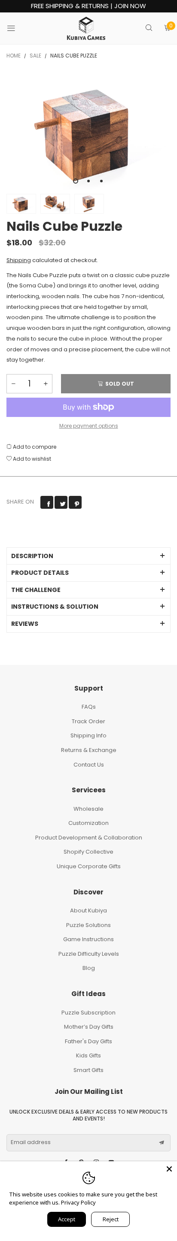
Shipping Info (88, 735)
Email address (31, 1142)
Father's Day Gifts (88, 1041)
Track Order (88, 721)
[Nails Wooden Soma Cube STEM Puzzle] (88, 131)
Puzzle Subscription (88, 1013)
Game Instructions (88, 939)
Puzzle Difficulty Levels (88, 954)
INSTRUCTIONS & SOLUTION (54, 606)
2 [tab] (88, 181)
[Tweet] (61, 502)
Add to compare (34, 446)
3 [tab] (101, 181)
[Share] (46, 502)
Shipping (18, 260)
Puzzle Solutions (88, 925)
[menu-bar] (16, 28)
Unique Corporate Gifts (89, 866)
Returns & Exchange (88, 750)
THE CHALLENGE (36, 590)
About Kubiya (88, 910)
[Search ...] (149, 28)
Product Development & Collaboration (88, 837)
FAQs (89, 707)
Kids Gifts (88, 1055)
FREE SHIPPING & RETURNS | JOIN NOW (88, 6)
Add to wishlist (31, 458)
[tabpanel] (88, 131)
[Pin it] (75, 502)
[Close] (169, 1169)
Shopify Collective (88, 852)
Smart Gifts (88, 1070)
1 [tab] (75, 181)
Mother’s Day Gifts (88, 1027)
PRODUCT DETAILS (40, 572)
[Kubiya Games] (86, 28)
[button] (13, 383)
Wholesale (88, 809)
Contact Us (88, 765)
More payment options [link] (88, 425)
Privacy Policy (78, 1202)
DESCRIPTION (32, 556)
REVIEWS (24, 623)
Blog (88, 968)
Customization (88, 823)
